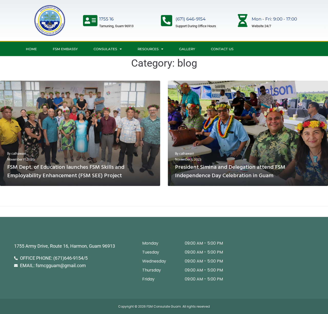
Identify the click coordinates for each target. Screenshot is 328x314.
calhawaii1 (18, 154)
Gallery (187, 49)
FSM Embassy (65, 49)
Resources (148, 49)
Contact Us (222, 49)
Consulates (105, 49)
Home (31, 49)
